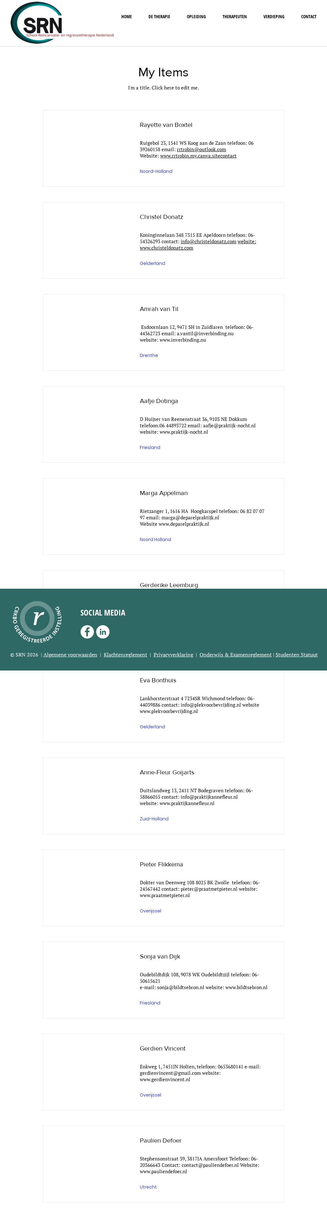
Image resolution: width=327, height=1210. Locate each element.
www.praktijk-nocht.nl (184, 432)
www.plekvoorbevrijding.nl (169, 711)
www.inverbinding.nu (183, 340)
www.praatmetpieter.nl (165, 895)
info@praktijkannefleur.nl (209, 797)
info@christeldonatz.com (208, 241)
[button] (159, 17)
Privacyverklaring (173, 654)
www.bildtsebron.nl (246, 987)
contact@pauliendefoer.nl (210, 1165)
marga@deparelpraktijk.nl (190, 517)
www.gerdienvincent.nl (165, 1079)
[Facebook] (87, 632)
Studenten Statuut (297, 654)
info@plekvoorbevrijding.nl (211, 705)
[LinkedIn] (103, 632)
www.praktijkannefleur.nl (187, 803)
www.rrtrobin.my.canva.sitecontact (198, 155)
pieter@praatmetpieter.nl (209, 889)
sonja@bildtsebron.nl (180, 987)
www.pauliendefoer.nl (163, 1171)
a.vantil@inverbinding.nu (205, 333)
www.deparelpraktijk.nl (184, 524)
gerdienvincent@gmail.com (170, 1073)
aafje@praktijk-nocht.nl (229, 425)
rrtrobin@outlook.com (201, 149)
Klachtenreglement (125, 654)
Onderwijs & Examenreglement (236, 654)
